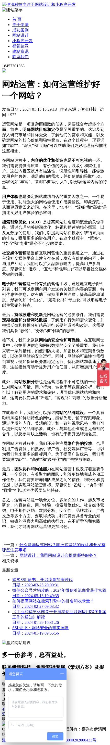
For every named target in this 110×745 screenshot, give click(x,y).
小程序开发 (22, 41)
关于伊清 (20, 24)
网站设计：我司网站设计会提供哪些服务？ (58, 555)
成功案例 (20, 30)
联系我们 (20, 57)
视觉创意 (20, 46)
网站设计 (20, 35)
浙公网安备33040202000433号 (69, 740)
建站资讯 (20, 51)
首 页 (16, 19)
